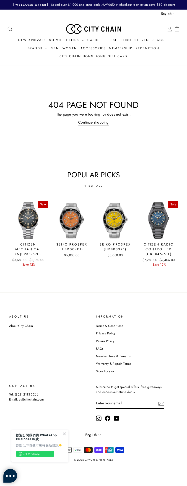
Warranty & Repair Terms (113, 363)
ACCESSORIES (93, 48)
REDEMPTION (147, 48)
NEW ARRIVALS (32, 40)
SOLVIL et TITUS (65, 40)
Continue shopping (93, 122)
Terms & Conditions (109, 325)
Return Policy (105, 341)
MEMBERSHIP (120, 48)
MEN (55, 48)
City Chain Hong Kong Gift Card (93, 56)
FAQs (100, 348)
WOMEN (69, 48)
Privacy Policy (106, 333)
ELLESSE (109, 40)
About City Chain (21, 325)
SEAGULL (161, 40)
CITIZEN (142, 40)
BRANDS (36, 48)
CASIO (93, 40)
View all (93, 186)
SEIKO (126, 40)
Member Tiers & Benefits (113, 356)
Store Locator (105, 371)
